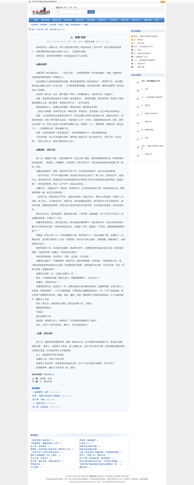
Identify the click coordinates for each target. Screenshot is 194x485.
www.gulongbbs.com (87, 482)
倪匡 (46, 29)
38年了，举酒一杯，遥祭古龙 (92, 455)
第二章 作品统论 (40, 407)
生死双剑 (34, 25)
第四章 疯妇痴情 (87, 440)
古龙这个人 (84, 443)
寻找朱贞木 (35, 464)
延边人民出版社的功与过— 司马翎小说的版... (99, 461)
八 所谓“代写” (140, 64)
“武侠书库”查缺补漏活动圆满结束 (44, 2)
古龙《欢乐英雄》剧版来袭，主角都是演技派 (99, 452)
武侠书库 (40, 29)
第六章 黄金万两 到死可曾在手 (45, 461)
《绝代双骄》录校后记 (40, 440)
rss (163, 2)
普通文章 (59, 8)
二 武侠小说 (139, 43)
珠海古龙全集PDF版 (88, 446)
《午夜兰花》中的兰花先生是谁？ (45, 452)
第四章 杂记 (46, 378)
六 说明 (144, 138)
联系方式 (76, 476)
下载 (70, 8)
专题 (75, 8)
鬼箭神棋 (43, 25)
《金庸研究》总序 (40, 392)
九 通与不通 (46, 381)
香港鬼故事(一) (76, 25)
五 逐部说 (138, 40)
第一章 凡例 (38, 399)
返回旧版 (125, 476)
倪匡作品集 (89, 41)
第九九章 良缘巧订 (39, 458)
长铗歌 (60, 25)
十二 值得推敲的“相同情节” (145, 60)
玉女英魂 (52, 25)
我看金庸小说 (55, 29)
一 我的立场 (38, 403)
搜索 (86, 25)
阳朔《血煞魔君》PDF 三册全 (44, 455)
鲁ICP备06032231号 (117, 482)
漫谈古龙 (83, 467)
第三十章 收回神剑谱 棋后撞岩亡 (95, 458)
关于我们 (68, 476)
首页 (33, 29)
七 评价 (137, 50)
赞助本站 (101, 476)
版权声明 (85, 476)
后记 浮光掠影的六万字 (143, 47)
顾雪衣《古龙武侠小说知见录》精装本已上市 (50, 449)
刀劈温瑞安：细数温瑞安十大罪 (44, 443)
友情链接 (109, 476)
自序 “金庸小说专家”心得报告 (46, 396)
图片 (65, 8)
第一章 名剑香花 (38, 446)
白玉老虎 (34, 467)
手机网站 (117, 476)
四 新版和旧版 (147, 130)
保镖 (67, 25)
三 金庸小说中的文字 (142, 53)
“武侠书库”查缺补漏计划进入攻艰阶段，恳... (98, 464)
